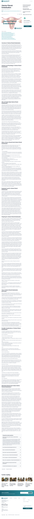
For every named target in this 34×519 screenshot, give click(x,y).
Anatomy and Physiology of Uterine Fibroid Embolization (8, 33)
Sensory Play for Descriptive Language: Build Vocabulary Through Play (29, 485)
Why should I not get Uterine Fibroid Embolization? (10, 452)
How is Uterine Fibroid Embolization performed (7, 37)
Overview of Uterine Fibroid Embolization (6, 32)
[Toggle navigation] (31, 1)
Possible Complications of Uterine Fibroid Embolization (8, 38)
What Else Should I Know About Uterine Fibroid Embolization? (9, 39)
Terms (6, 514)
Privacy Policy (3, 514)
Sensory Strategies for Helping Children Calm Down (5, 484)
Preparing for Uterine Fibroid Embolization (6, 36)
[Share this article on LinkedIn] (21, 14)
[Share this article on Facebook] (19, 14)
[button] (29, 475)
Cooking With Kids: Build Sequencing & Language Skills (13, 484)
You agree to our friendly (27, 506)
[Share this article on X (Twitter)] (17, 14)
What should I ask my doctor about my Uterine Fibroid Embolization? (10, 437)
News (5, 503)
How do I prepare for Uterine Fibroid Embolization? (10, 457)
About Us (3, 503)
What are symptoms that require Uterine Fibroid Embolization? (9, 463)
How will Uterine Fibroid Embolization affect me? (9, 447)
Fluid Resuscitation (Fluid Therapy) (27, 14)
